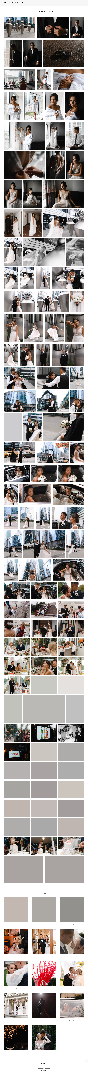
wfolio (45, 1070)
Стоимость (68, 2)
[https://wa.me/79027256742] (46, 1063)
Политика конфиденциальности (44, 1068)
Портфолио (56, 2)
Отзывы (75, 2)
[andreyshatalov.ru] (15, 3)
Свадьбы (62, 2)
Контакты (81, 2)
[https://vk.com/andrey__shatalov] (41, 1063)
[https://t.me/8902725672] (44, 1063)
